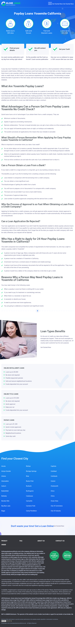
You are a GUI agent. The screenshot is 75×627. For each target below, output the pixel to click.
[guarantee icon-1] (54, 555)
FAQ (20, 541)
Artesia (3, 476)
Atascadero (5, 481)
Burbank (28, 486)
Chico (52, 491)
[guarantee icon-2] (67, 555)
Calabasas (29, 496)
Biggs (3, 511)
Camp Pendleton (31, 511)
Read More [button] (37, 311)
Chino (53, 496)
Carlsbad (54, 471)
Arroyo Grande (6, 471)
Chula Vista (54, 501)
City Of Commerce (56, 506)
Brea (27, 476)
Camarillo (29, 501)
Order (3, 545)
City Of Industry (56, 511)
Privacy (4, 541)
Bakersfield (5, 491)
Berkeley (4, 496)
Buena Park (29, 481)
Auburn (3, 486)
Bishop (28, 466)
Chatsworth (54, 486)
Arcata (3, 466)
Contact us (60, 541)
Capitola (53, 466)
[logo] (10, 3)
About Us (41, 541)
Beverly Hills (5, 501)
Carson (53, 481)
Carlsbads (54, 476)
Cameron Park (30, 506)
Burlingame (29, 491)
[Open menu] (50, 3)
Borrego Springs (31, 471)
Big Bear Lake (5, 506)
